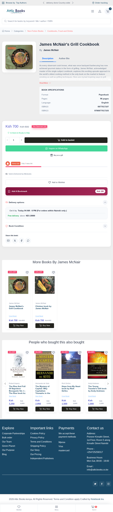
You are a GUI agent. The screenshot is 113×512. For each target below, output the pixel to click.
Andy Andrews (93, 383)
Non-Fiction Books (35, 31)
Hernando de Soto (42, 383)
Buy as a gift (58, 155)
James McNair (14, 303)
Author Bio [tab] (64, 58)
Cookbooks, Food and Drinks (60, 31)
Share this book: (12, 236)
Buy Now (20, 325)
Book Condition (16, 226)
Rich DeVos (66, 383)
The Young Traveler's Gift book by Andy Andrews (97, 388)
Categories (18, 31)
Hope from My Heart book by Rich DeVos (71, 388)
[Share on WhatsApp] (28, 240)
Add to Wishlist (58, 182)
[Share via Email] (8, 240)
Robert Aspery (14, 383)
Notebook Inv (97, 499)
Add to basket (67, 140)
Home (7, 31)
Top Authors (21, 3)
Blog (4, 454)
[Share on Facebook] (21, 240)
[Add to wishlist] (27, 272)
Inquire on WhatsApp (58, 148)
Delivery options (16, 202)
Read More (44, 83)
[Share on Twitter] (15, 240)
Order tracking (101, 3)
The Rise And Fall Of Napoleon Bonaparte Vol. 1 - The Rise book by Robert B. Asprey (17, 391)
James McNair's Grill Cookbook (16, 307)
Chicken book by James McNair (43, 307)
